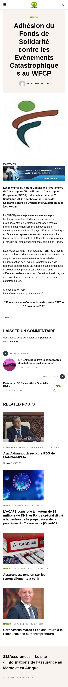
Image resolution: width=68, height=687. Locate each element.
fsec (7, 317)
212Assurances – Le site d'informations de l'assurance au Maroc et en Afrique (32, 662)
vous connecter (25, 337)
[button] (4, 5)
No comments (13, 463)
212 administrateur (38, 84)
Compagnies (10, 447)
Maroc (34, 17)
